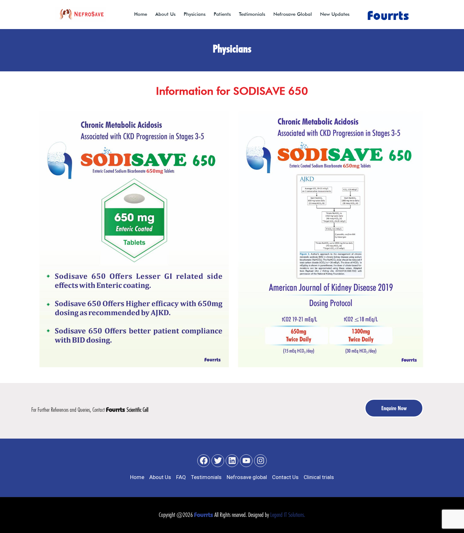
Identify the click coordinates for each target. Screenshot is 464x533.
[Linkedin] (232, 460)
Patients (222, 14)
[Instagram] (260, 460)
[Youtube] (246, 460)
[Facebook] (203, 460)
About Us (165, 14)
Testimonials (252, 14)
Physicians (194, 14)
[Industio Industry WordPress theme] (80, 14)
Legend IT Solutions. (287, 514)
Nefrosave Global (292, 14)
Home (140, 14)
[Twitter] (217, 460)
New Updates (334, 14)
